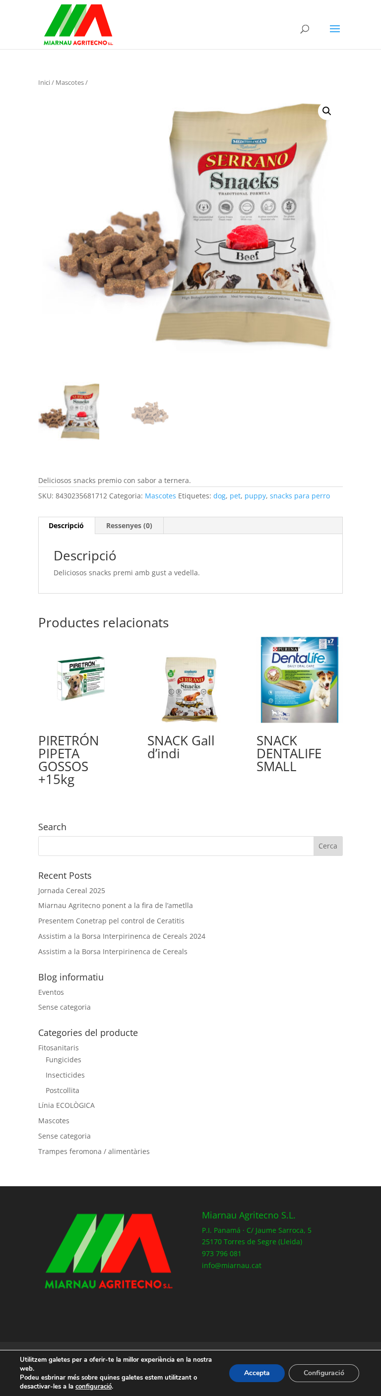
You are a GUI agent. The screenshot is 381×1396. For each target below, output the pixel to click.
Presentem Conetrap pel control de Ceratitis (111, 920)
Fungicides (63, 1059)
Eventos (51, 992)
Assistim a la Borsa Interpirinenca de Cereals (113, 951)
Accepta (257, 1373)
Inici (44, 82)
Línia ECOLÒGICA (66, 1105)
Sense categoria (64, 1007)
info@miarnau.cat (231, 1265)
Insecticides (65, 1075)
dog (219, 495)
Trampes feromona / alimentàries (94, 1151)
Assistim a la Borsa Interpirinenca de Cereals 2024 (121, 936)
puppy (255, 495)
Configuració (324, 1373)
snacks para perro (300, 495)
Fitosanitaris (58, 1047)
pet (235, 495)
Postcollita (62, 1090)
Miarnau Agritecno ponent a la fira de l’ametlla (115, 905)
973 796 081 (222, 1253)
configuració (93, 1386)
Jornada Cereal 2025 (71, 890)
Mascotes (70, 82)
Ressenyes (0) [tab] (129, 525)
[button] (327, 111)
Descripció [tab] (66, 525)
